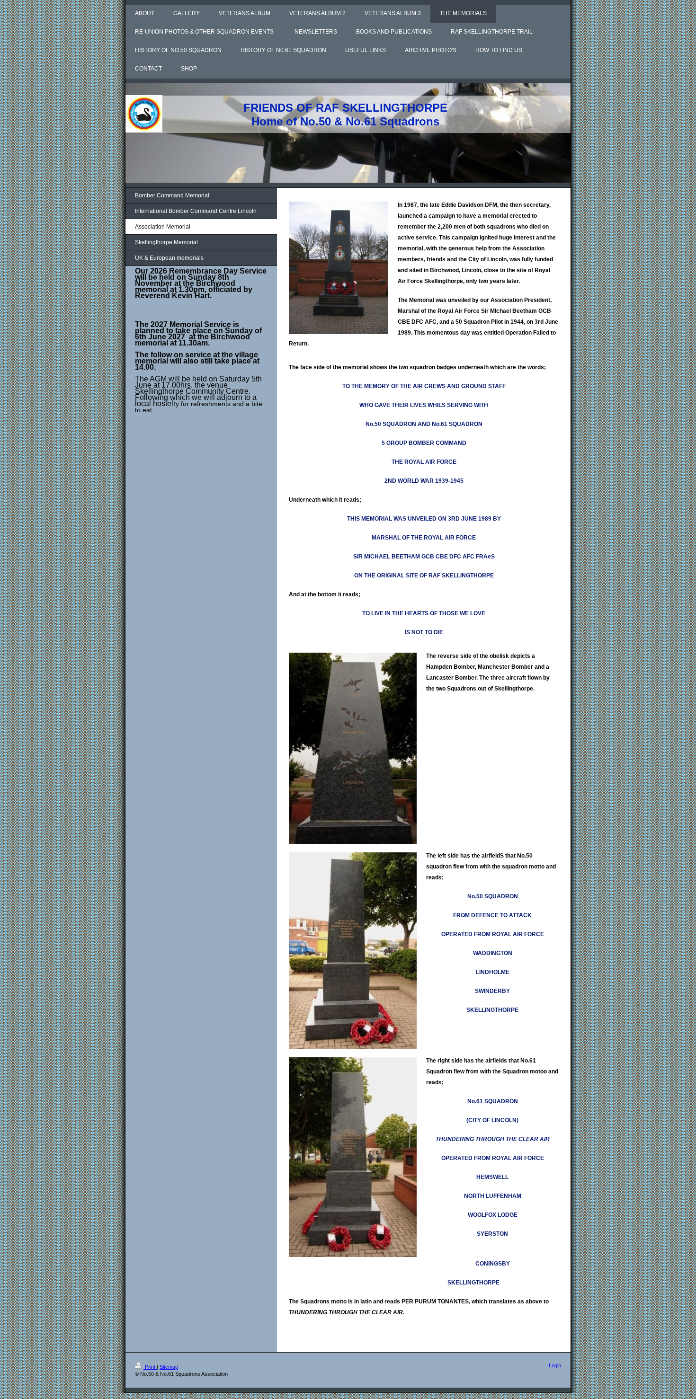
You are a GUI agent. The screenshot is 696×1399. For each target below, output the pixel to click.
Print (150, 1367)
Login (555, 1365)
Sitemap (169, 1367)
